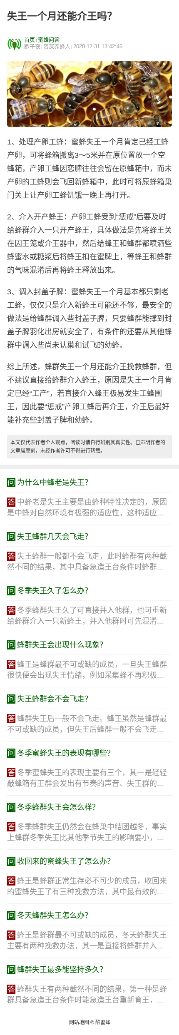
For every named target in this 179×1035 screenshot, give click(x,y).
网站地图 (79, 1022)
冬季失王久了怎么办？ (54, 591)
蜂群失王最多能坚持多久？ (62, 969)
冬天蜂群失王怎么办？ (54, 915)
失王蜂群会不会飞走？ (54, 699)
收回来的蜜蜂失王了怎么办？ (65, 861)
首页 (29, 40)
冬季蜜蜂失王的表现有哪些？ (65, 753)
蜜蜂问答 (49, 40)
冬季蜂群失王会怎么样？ (58, 807)
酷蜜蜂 (102, 1022)
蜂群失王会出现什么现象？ (62, 645)
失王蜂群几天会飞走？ (54, 536)
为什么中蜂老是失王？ (54, 482)
